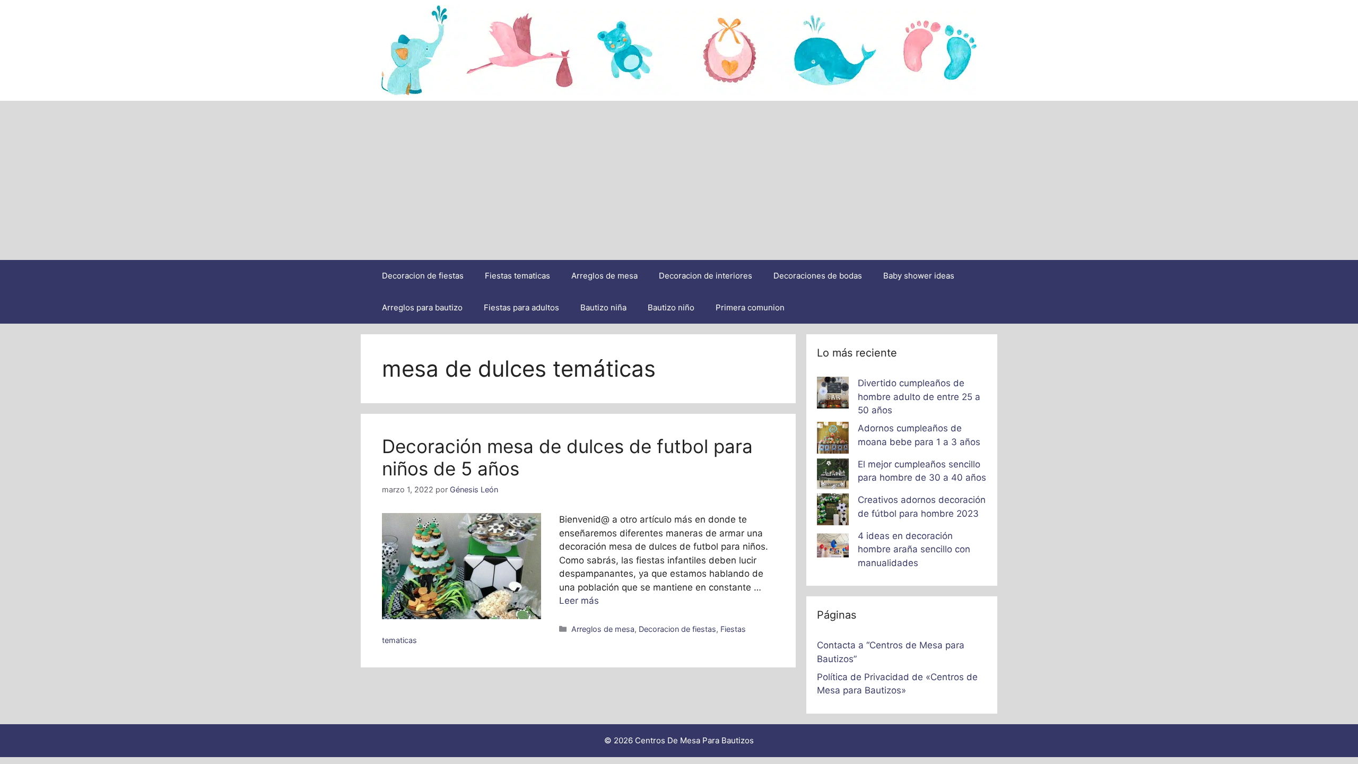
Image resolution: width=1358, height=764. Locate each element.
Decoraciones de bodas (817, 276)
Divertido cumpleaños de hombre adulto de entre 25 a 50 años (919, 396)
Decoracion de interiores (705, 276)
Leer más (579, 600)
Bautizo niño (671, 307)
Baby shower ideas (918, 276)
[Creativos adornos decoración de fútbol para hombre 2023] (833, 511)
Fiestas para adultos (521, 307)
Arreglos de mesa (604, 276)
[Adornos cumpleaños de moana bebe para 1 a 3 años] (833, 440)
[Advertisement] (679, 180)
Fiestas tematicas (517, 276)
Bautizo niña (603, 307)
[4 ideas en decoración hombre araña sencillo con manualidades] (833, 547)
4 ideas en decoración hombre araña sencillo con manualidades (914, 549)
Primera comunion (750, 307)
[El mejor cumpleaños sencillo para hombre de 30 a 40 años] (833, 476)
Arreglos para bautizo (422, 307)
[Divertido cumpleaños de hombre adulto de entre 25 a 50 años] (833, 395)
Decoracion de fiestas (423, 276)
